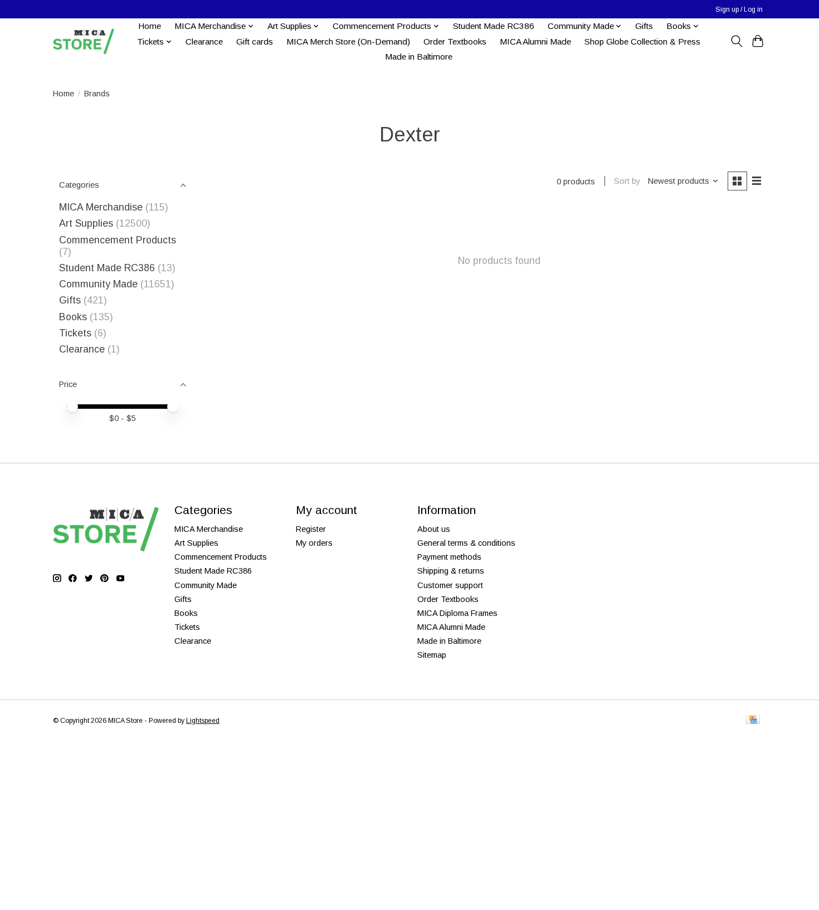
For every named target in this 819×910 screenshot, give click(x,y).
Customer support (450, 585)
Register (311, 529)
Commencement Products (117, 240)
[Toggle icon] (736, 41)
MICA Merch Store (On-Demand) (348, 41)
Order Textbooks (454, 41)
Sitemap (431, 654)
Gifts (644, 26)
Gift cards (254, 41)
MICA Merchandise (101, 207)
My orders (314, 543)
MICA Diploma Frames (457, 613)
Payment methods (449, 556)
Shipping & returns (450, 570)
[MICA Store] (83, 41)
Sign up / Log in (739, 9)
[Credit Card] (753, 720)
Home (149, 26)
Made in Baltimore (418, 56)
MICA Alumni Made (535, 41)
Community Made (98, 284)
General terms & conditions (466, 543)
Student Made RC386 (493, 26)
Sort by (627, 181)
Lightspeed (203, 721)
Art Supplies (86, 223)
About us (433, 529)
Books (73, 316)
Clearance (204, 41)
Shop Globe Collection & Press (642, 41)
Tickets (76, 333)
